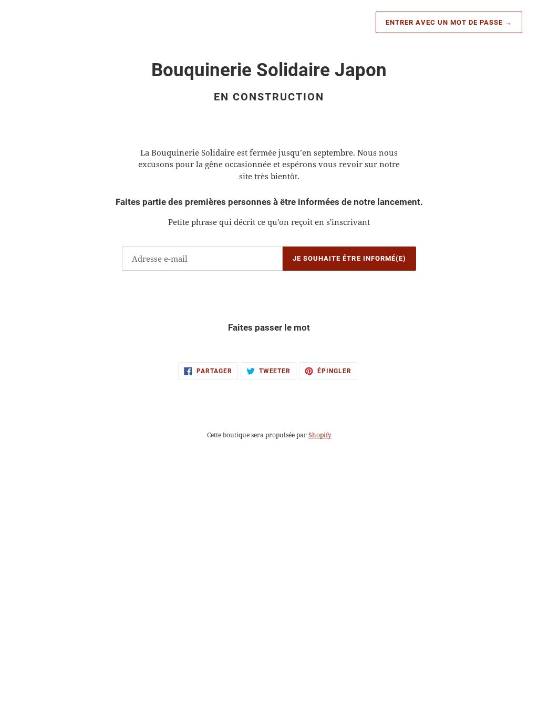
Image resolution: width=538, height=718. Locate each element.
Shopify (320, 434)
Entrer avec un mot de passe (449, 22)
